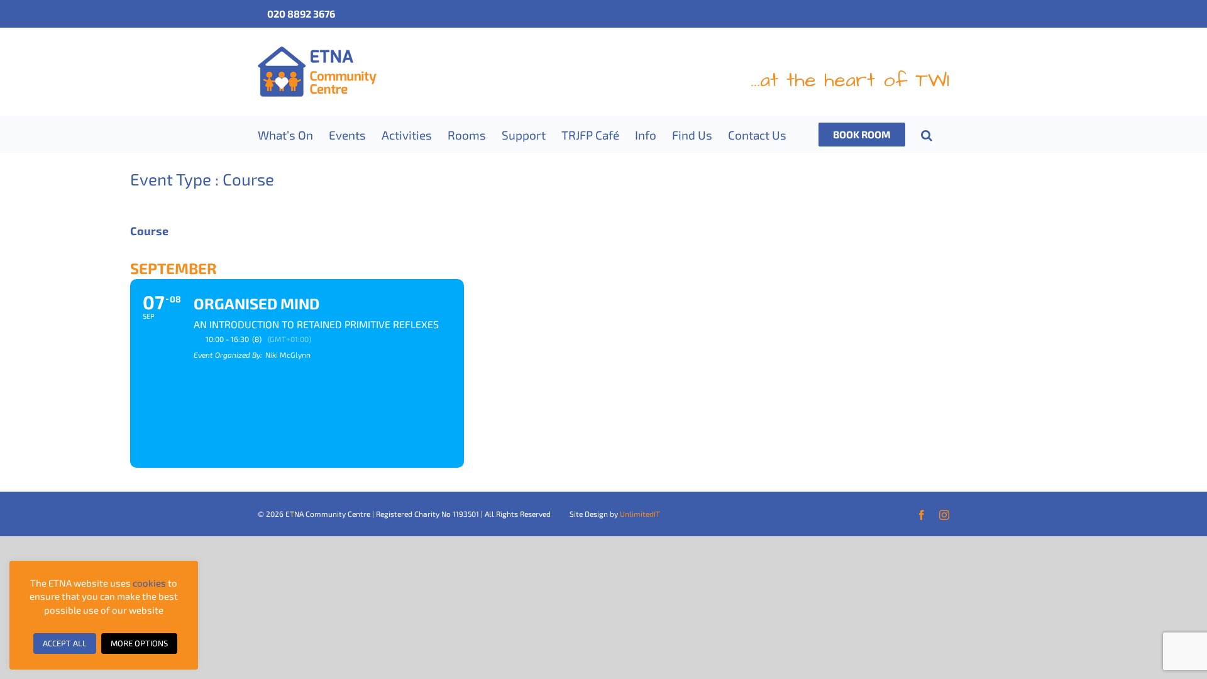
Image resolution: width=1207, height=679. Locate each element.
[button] (926, 134)
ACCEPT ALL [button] (65, 643)
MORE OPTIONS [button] (139, 643)
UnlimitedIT (640, 513)
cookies (149, 582)
